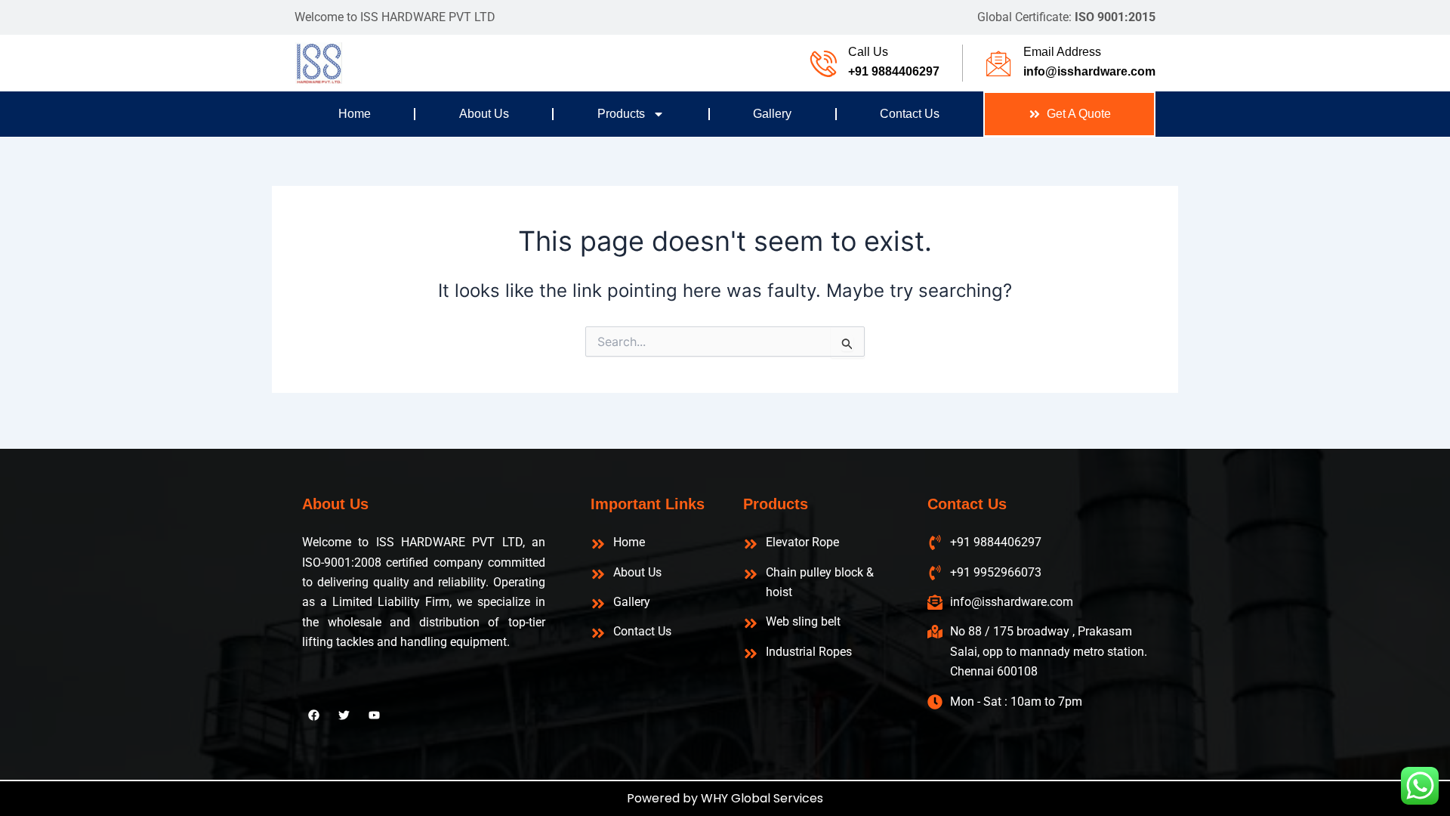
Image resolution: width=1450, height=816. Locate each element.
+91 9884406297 (893, 71)
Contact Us (909, 113)
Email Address (1062, 51)
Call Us (868, 51)
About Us (484, 113)
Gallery (772, 113)
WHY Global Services (762, 798)
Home (354, 113)
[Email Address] (999, 63)
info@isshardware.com (1089, 71)
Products (621, 113)
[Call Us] (823, 63)
